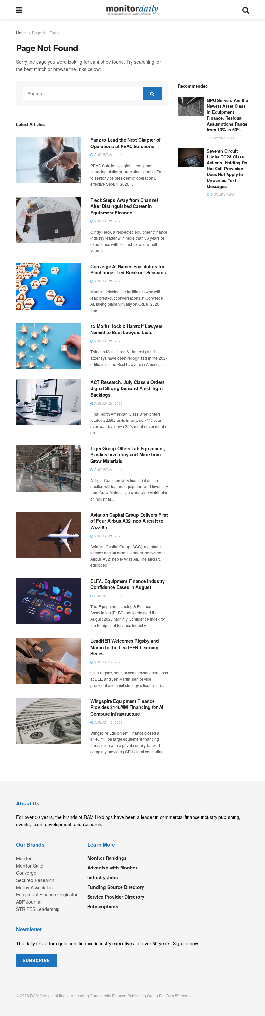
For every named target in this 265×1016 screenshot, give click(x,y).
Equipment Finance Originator (47, 894)
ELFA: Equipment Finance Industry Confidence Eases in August (127, 584)
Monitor (24, 858)
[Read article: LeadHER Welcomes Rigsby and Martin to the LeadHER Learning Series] (48, 661)
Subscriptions (102, 906)
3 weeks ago (222, 194)
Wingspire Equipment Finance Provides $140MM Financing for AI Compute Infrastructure (126, 707)
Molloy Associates (34, 887)
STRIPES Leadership (37, 909)
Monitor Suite (29, 865)
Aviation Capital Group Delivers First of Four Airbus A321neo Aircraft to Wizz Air (129, 520)
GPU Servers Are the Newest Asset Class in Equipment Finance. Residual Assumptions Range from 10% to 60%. (227, 115)
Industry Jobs (102, 877)
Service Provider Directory (115, 896)
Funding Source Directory (115, 887)
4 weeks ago (222, 138)
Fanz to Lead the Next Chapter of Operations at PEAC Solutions (125, 143)
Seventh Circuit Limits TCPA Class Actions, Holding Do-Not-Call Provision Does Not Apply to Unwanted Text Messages (228, 168)
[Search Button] (245, 9)
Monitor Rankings (107, 858)
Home (21, 32)
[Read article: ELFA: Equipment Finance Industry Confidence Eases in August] (48, 601)
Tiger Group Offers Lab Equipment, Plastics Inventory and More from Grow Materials (127, 454)
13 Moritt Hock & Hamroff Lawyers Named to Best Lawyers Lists (126, 329)
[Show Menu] (19, 9)
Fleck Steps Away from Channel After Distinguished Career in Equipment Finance (124, 206)
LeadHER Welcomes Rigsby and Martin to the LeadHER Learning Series (124, 647)
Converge (26, 872)
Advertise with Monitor (112, 867)
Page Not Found (46, 32)
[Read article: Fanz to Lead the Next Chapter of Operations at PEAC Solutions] (48, 160)
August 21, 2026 (107, 154)
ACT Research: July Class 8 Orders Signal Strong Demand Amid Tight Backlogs (127, 388)
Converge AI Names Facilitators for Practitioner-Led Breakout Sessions (128, 269)
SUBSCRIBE (36, 960)
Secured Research (35, 880)
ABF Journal (28, 902)
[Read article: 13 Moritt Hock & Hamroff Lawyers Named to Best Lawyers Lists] (48, 346)
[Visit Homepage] (132, 9)
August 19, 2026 (107, 596)
